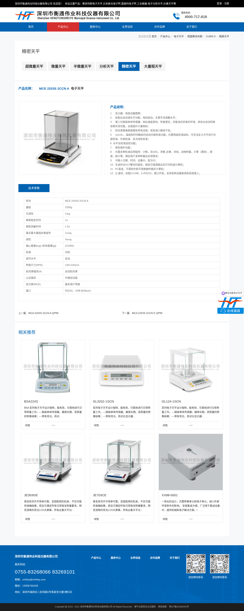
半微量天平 (82, 66)
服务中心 (95, 26)
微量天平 (58, 66)
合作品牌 (159, 26)
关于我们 (191, 26)
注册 (226, 3)
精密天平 (224, 36)
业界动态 (127, 26)
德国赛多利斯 (194, 36)
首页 (31, 26)
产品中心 (63, 26)
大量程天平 (153, 66)
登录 (219, 3)
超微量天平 (34, 66)
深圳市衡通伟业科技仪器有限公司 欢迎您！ (39, 3)
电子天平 (179, 36)
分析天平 (106, 66)
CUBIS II (211, 36)
